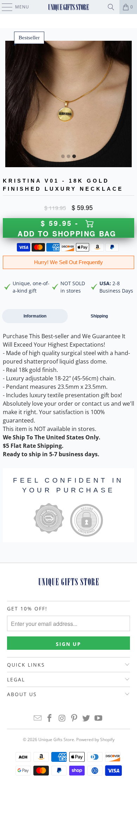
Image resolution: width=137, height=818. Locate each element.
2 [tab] (68, 156)
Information (35, 316)
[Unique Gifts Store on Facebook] (50, 718)
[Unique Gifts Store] (68, 7)
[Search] (111, 7)
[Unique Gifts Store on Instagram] (62, 718)
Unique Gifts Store (56, 739)
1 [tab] (63, 156)
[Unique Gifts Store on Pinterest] (74, 718)
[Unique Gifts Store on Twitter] (86, 718)
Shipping (99, 316)
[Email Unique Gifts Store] (37, 718)
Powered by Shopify (95, 739)
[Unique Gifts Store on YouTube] (98, 718)
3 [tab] (74, 156)
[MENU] (3, 7)
